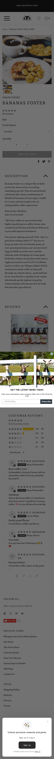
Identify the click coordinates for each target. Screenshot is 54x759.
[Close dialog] (52, 354)
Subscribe (46, 401)
